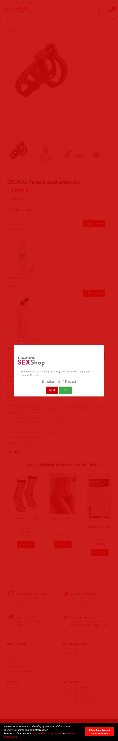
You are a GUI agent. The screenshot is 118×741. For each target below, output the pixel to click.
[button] (19, 737)
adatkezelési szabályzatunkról (47, 733)
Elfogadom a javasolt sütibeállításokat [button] (99, 732)
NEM (52, 390)
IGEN (65, 390)
